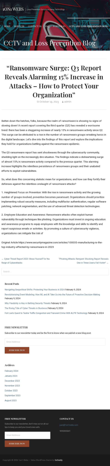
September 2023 (13, 395)
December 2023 (12, 381)
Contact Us (34, 26)
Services (19, 26)
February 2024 (11, 371)
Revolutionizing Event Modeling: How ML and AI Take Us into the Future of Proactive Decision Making (52, 294)
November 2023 (12, 385)
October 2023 (11, 390)
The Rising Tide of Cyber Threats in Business (26, 308)
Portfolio (59, 26)
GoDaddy (59, 460)
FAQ (47, 26)
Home (7, 26)
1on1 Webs (13, 9)
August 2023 (11, 400)
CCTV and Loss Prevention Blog (88, 26)
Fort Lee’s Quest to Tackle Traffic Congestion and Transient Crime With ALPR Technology (46, 313)
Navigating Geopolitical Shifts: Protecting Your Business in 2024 (35, 289)
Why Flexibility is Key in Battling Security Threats (27, 303)
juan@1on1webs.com (69, 425)
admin (67, 101)
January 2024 (11, 376)
